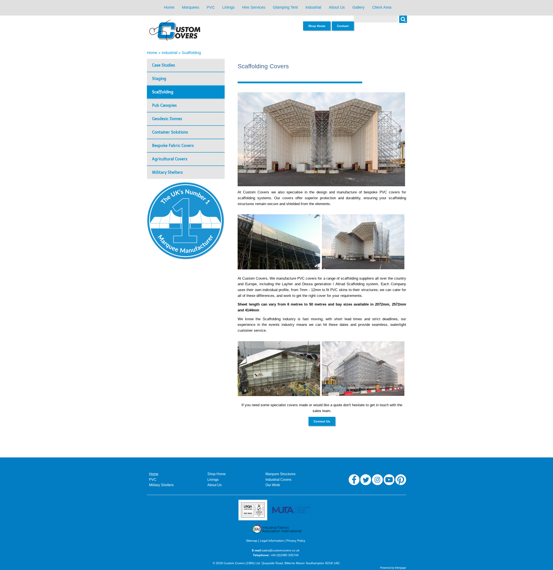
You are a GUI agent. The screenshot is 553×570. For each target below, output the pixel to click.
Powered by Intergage (393, 567)
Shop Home (216, 474)
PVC (211, 7)
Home (169, 7)
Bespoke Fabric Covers (173, 145)
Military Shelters (167, 172)
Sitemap (251, 540)
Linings (228, 7)
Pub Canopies (164, 105)
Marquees (190, 7)
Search (405, 21)
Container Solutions (170, 132)
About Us (337, 7)
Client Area (381, 7)
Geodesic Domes (167, 118)
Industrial (313, 7)
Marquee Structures (280, 474)
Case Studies (163, 65)
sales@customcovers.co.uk (280, 550)
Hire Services (253, 7)
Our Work (272, 485)
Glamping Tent (285, 7)
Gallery (358, 7)
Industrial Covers (278, 479)
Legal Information (272, 540)
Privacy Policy (295, 540)
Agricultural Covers (169, 159)
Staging (159, 78)
